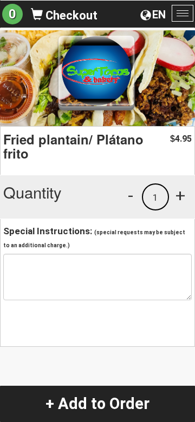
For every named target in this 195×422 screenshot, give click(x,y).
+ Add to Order (98, 403)
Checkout (70, 15)
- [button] (130, 195)
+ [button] (180, 195)
